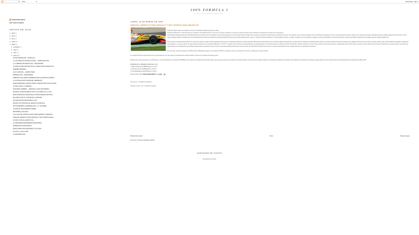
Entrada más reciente (136, 136)
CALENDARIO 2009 (19, 134)
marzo (15, 55)
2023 (13, 33)
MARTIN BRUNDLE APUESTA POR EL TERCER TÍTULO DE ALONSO (34, 83)
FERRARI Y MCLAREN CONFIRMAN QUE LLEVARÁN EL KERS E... (34, 78)
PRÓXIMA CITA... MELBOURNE (23, 75)
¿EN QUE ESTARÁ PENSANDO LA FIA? (25, 100)
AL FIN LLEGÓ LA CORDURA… (23, 86)
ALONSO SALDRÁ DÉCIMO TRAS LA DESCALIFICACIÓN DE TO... (33, 66)
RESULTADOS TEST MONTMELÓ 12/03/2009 (27, 128)
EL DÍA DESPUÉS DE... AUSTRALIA (24, 58)
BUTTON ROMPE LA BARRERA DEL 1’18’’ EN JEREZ (30, 106)
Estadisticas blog (209, 159)
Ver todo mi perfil (16, 23)
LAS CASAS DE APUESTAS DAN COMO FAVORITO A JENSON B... (33, 114)
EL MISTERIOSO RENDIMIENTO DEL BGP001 (27, 123)
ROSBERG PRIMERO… (20, 69)
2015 (13, 36)
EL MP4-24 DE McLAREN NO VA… (24, 120)
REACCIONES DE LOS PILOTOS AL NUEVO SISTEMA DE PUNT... (33, 95)
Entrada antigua (405, 136)
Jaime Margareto (18, 19)
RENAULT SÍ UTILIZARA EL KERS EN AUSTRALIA (29, 103)
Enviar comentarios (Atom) (146, 140)
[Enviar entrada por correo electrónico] (164, 74)
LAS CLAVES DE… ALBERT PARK (24, 72)
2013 (13, 39)
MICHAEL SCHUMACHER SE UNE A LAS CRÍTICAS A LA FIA (32, 92)
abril (14, 53)
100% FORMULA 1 (209, 9)
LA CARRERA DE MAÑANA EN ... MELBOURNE (28, 63)
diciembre (16, 47)
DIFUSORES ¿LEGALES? (20, 111)
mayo (15, 50)
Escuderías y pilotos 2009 (20, 131)
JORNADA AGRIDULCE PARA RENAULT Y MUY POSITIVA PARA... (33, 117)
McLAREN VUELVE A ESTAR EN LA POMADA (27, 97)
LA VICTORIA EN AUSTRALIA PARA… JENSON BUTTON (31, 61)
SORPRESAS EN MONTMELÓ (22, 126)
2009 (13, 44)
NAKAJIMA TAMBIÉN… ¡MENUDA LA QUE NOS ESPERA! (31, 89)
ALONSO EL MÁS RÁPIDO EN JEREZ (24, 109)
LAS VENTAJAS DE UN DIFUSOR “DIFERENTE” (28, 80)
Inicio (271, 136)
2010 (13, 42)
